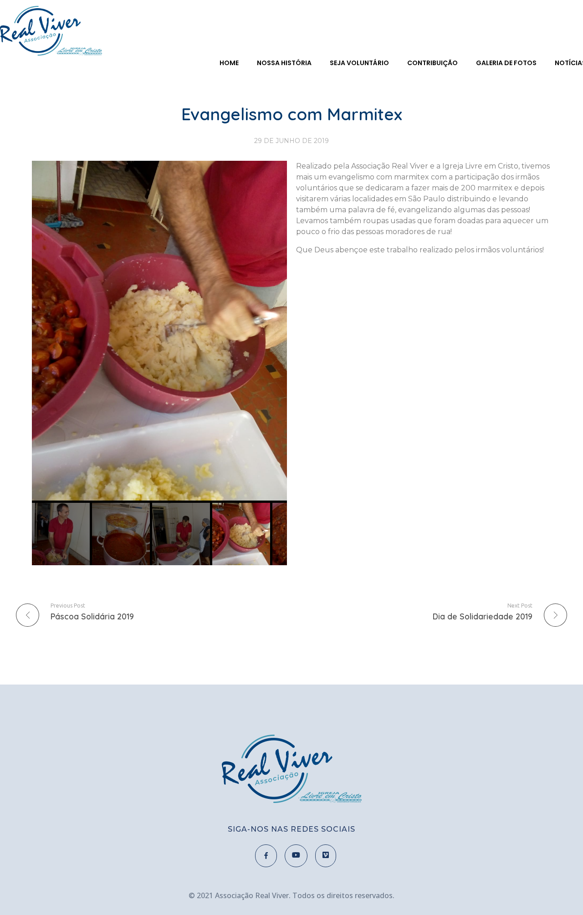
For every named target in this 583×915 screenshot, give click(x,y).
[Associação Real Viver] (70, 31)
